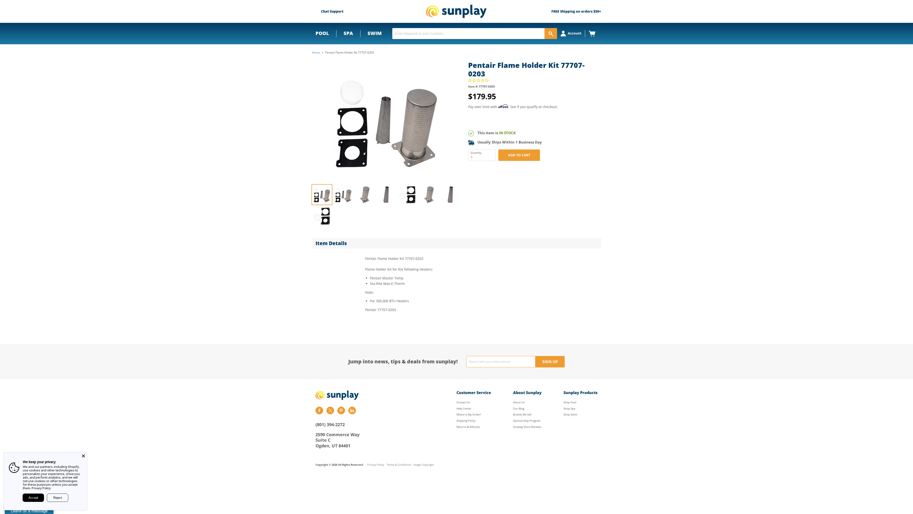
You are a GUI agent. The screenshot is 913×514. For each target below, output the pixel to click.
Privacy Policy (375, 464)
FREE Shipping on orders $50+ (576, 11)
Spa (348, 33)
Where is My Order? (468, 414)
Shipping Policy (466, 420)
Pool (322, 33)
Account (574, 33)
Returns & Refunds (468, 427)
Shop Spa (569, 408)
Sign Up (550, 361)
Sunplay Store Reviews (527, 427)
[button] (479, 80)
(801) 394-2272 (330, 424)
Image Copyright (423, 464)
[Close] (83, 456)
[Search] (550, 33)
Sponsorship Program (526, 420)
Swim (375, 33)
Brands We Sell (522, 414)
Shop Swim (570, 414)
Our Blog (518, 408)
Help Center (463, 408)
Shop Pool (569, 402)
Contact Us (463, 402)
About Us (518, 402)
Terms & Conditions (399, 464)
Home (316, 52)
